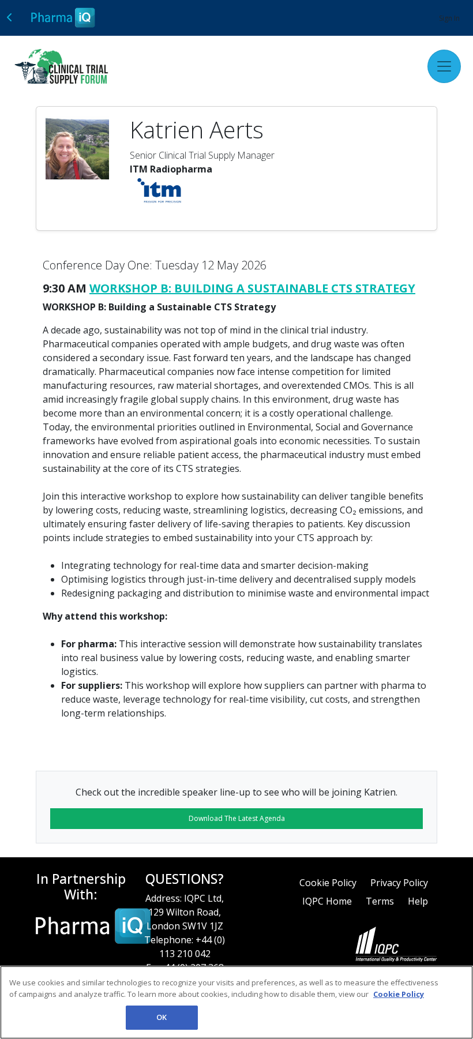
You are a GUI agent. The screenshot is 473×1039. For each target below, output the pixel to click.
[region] (236, 1002)
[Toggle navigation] (444, 66)
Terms (380, 901)
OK (161, 1017)
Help (418, 901)
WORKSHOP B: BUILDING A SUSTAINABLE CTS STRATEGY (252, 288)
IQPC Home (327, 901)
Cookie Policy (327, 882)
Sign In (449, 18)
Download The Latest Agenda (237, 818)
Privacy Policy (399, 882)
